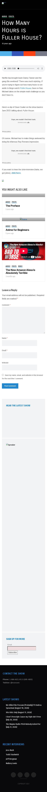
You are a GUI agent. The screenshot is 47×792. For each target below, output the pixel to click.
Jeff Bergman (11, 759)
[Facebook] (13, 774)
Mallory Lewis (11, 763)
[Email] (33, 774)
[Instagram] (20, 774)
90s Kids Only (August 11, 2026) (19, 712)
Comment (6, 305)
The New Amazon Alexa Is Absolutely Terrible (20, 271)
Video (20, 266)
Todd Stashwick (12, 754)
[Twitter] (6, 53)
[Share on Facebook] (18, 53)
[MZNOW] (4, 3)
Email (4, 350)
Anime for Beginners (17, 229)
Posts (11, 16)
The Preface (13, 205)
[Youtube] (26, 774)
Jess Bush (10, 750)
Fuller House (25, 88)
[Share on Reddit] (29, 53)
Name (5, 338)
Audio (4, 16)
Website (5, 363)
